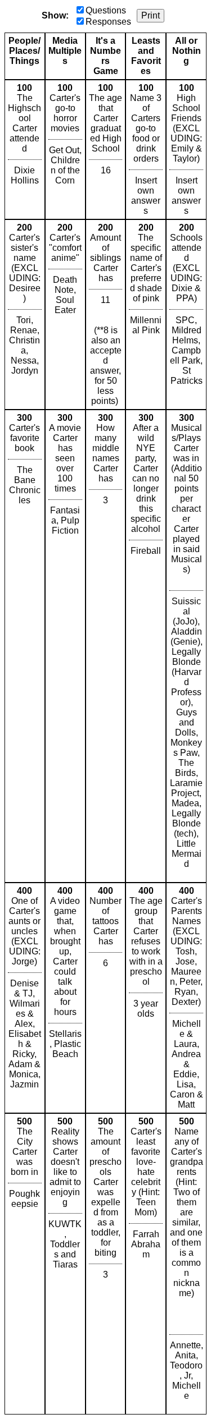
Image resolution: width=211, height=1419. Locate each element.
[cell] (25, 149)
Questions (106, 10)
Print (150, 15)
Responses (108, 21)
